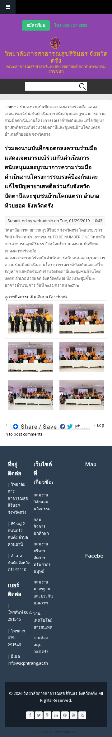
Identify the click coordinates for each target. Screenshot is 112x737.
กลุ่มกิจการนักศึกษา (41, 526)
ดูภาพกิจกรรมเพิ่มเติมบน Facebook (36, 297)
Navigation (8, 7)
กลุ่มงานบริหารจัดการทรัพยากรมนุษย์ (42, 557)
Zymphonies (64, 732)
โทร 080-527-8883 (70, 25)
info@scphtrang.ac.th (28, 663)
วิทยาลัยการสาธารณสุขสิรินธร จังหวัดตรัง (56, 57)
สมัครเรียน (35, 25)
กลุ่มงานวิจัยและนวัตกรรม (42, 501)
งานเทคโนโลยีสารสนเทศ (43, 620)
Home (10, 107)
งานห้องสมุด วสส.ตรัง (41, 644)
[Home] (55, 43)
